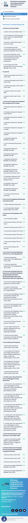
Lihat (24, 31)
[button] (4, 519)
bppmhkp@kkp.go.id (10, 499)
